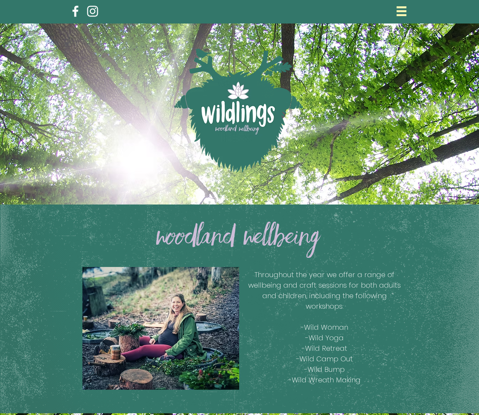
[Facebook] (75, 11)
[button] (401, 11)
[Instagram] (92, 11)
